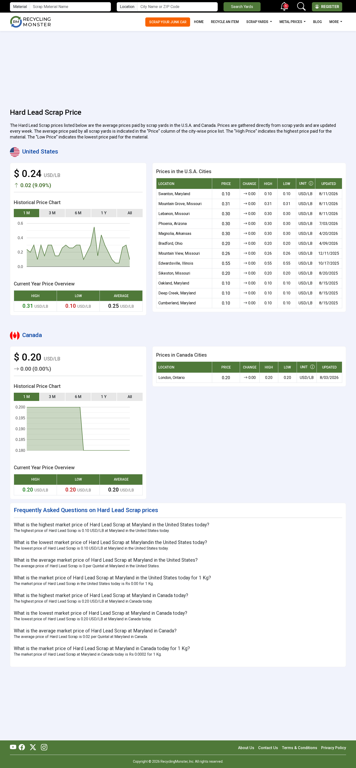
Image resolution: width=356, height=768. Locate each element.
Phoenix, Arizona (172, 223)
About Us (246, 747)
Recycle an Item (225, 22)
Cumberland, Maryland (177, 303)
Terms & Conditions (299, 747)
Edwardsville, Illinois (175, 263)
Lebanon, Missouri (174, 213)
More (334, 22)
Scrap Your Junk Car (167, 22)
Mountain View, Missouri (179, 253)
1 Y (104, 213)
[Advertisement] (178, 67)
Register (329, 6)
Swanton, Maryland (174, 194)
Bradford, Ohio (170, 243)
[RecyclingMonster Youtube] (14, 747)
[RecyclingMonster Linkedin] (43, 747)
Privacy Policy (333, 747)
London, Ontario (171, 377)
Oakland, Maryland (173, 283)
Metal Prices (291, 22)
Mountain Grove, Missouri (179, 203)
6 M (78, 213)
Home (199, 22)
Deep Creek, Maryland (177, 293)
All (130, 213)
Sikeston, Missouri (174, 273)
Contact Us (268, 747)
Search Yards (242, 6)
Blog (317, 22)
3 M (52, 213)
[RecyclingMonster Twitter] (33, 747)
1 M (26, 213)
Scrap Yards (257, 22)
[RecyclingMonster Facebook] (23, 747)
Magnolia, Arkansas (174, 233)
